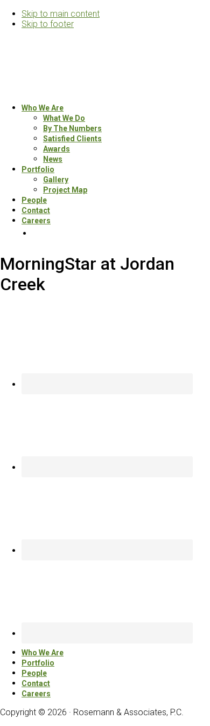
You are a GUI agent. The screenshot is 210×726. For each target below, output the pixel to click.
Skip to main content (61, 14)
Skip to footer (48, 24)
